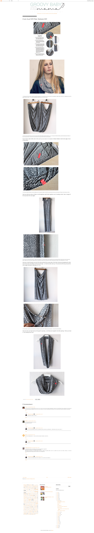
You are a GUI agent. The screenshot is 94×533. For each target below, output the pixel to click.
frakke (36, 494)
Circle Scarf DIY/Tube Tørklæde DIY (62, 506)
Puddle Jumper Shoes (34, 505)
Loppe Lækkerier (25, 502)
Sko (26, 507)
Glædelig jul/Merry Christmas (61, 501)
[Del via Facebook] (38, 399)
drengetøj (25, 493)
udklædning (32, 513)
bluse (34, 487)
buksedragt (29, 488)
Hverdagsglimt (25, 497)
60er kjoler (30, 484)
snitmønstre (31, 508)
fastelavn (25, 494)
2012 (57, 499)
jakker (36, 497)
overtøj (28, 504)
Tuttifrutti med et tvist (28, 447)
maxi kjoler (36, 502)
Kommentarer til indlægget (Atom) (30, 478)
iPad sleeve (32, 497)
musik (30, 503)
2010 (57, 526)
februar (59, 522)
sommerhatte (35, 508)
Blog (25, 487)
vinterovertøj (28, 514)
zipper (33, 514)
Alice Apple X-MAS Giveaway (49, 491)
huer (36, 496)
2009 (57, 527)
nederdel (36, 503)
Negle (25, 504)
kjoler (30, 499)
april (58, 520)
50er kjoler (25, 484)
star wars (30, 509)
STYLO (28, 510)
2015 (57, 496)
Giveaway (31, 495)
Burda (36, 488)
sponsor (27, 509)
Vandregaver (36, 513)
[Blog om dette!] (36, 399)
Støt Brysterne (32, 510)
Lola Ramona (35, 501)
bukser (33, 488)
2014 (57, 497)
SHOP (44, 13)
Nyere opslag (24, 477)
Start (47, 477)
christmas (25, 491)
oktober (59, 513)
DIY (42, 13)
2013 (57, 498)
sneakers (28, 508)
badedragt (29, 486)
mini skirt (27, 503)
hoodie (33, 496)
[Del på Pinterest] (39, 399)
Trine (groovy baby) (30, 456)
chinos (36, 490)
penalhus (36, 504)
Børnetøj (36, 489)
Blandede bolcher (35, 486)
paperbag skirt (32, 504)
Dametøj (36, 491)
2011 (57, 525)
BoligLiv (36, 487)
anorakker (25, 486)
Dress (28, 493)
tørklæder (29, 513)
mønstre (33, 503)
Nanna (26, 434)
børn (28, 489)
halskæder (25, 496)
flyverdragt (33, 494)
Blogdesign (28, 487)
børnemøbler (31, 489)
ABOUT (40, 13)
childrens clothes (32, 490)
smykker (25, 508)
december (59, 500)
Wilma (31, 514)
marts (58, 521)
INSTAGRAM (55, 13)
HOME (38, 13)
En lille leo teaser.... (59, 507)
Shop (30, 506)
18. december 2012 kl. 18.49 (35, 447)
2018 (57, 492)
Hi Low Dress (29, 496)
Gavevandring (27, 495)
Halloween (36, 495)
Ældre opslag (69, 477)
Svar (25, 410)
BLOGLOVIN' (51, 13)
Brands (26, 488)
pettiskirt (25, 505)
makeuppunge (32, 502)
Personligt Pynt (59, 505)
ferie (28, 494)
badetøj (31, 486)
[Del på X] (37, 399)
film (30, 494)
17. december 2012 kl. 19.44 (31, 434)
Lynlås (29, 502)
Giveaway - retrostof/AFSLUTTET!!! (48, 487)
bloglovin (31, 487)
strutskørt (25, 510)
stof (32, 509)
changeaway (27, 490)
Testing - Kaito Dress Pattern (61, 510)
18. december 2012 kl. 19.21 (38, 456)
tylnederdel (25, 513)
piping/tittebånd (29, 505)
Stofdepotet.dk (36, 509)
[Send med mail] (35, 399)
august (59, 515)
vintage (25, 514)
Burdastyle (25, 489)
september (59, 514)
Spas (24, 509)
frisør (24, 495)
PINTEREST (47, 13)
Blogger (52, 530)
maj (58, 519)
